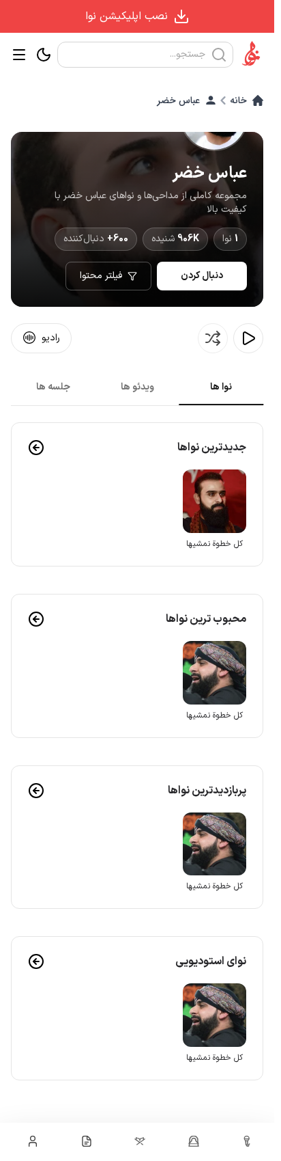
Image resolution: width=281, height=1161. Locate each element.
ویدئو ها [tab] (137, 387)
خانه (238, 100)
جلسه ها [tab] (53, 387)
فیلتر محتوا (101, 276)
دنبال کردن (202, 276)
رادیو (51, 338)
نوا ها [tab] (221, 387)
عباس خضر (178, 100)
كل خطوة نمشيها (216, 541)
